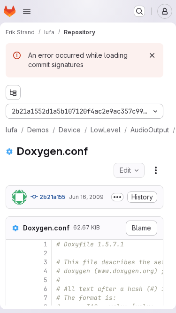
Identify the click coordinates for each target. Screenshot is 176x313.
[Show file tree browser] (13, 92)
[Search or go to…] (139, 11)
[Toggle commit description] (117, 197)
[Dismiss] (152, 55)
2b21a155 (51, 196)
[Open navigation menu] (26, 11)
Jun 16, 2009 (86, 196)
